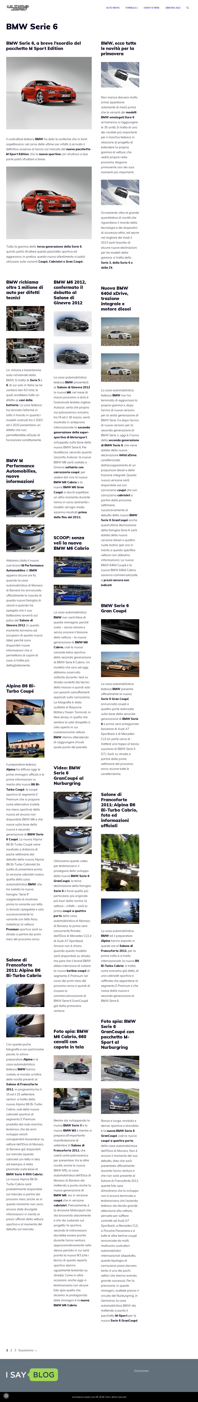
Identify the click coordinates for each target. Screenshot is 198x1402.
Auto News (113, 7)
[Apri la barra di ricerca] (187, 7)
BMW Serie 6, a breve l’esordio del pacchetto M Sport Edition (43, 45)
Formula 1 (132, 7)
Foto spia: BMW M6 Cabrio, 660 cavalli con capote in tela (71, 1039)
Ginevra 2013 (173, 7)
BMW (105, 117)
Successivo (27, 1350)
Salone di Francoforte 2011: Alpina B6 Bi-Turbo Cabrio (23, 967)
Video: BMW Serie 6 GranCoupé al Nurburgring (69, 775)
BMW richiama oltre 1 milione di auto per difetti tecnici (24, 289)
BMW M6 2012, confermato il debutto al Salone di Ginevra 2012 (70, 292)
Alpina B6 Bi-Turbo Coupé (20, 688)
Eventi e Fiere (151, 7)
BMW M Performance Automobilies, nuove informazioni (21, 471)
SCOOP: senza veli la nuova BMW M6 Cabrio (71, 543)
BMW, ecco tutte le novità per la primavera (118, 48)
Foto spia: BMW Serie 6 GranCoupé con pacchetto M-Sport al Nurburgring (118, 1034)
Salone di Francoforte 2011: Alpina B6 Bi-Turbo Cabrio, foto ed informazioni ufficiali (119, 810)
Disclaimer (141, 1371)
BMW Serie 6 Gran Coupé (115, 608)
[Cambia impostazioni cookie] (6, 1396)
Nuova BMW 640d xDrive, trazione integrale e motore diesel (116, 298)
